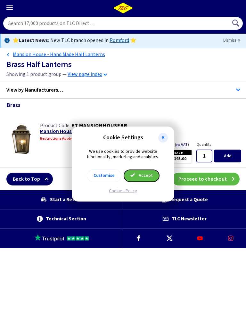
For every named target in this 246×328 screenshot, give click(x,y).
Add (228, 156)
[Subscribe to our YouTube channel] (199, 238)
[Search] (236, 23)
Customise (104, 175)
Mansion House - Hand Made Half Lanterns (59, 54)
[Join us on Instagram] (230, 238)
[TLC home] (123, 8)
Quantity (203, 144)
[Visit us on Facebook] (138, 238)
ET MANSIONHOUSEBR (99, 125)
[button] (163, 138)
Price (177, 145)
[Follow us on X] (169, 238)
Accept (145, 175)
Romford (119, 40)
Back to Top (26, 179)
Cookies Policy (123, 191)
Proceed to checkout (202, 179)
